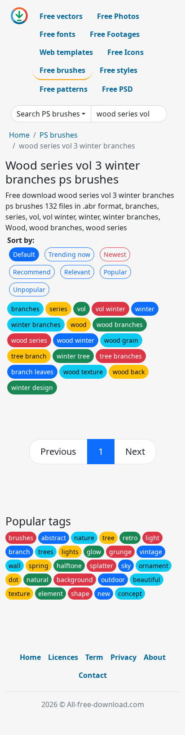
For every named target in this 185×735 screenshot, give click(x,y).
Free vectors (61, 16)
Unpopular (29, 289)
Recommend (32, 272)
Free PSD (117, 89)
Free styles (118, 70)
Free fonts (57, 34)
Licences (63, 657)
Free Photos (118, 16)
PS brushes (59, 135)
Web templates (66, 52)
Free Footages (115, 34)
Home (19, 135)
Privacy (123, 657)
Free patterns (64, 89)
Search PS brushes (48, 114)
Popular (115, 272)
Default (24, 254)
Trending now (69, 254)
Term (94, 657)
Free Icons (125, 52)
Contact (93, 675)
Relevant (77, 272)
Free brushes (62, 70)
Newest (115, 254)
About (155, 657)
